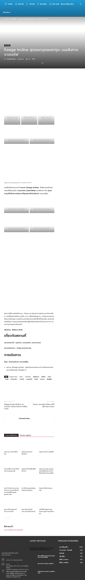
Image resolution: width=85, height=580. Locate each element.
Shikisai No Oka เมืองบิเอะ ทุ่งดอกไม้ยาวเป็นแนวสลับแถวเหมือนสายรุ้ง (15, 406)
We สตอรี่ (55, 4)
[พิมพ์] (48, 79)
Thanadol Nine (11, 59)
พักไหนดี (21, 4)
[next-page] (8, 517)
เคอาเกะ (42, 379)
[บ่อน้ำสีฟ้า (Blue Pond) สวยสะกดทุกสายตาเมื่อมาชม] (46, 502)
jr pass (33, 548)
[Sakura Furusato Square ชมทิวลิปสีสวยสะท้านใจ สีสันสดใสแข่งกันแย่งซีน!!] (46, 462)
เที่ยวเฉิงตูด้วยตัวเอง (43, 550)
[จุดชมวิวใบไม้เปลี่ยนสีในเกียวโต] (29, 462)
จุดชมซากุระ (36, 376)
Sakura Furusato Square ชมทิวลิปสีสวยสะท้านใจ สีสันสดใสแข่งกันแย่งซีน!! (46, 471)
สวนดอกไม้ (29, 379)
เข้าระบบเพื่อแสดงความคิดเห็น (13, 530)
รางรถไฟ (21, 379)
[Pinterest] (28, 79)
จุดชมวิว (43, 376)
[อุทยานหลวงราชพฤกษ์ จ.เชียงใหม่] (33, 565)
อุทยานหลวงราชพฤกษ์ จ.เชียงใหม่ (45, 563)
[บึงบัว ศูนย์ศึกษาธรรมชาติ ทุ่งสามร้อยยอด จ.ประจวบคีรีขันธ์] (33, 558)
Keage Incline (13, 376)
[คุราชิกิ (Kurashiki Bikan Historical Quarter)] (29, 481)
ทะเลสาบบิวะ (14, 379)
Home (10, 4)
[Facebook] (19, 79)
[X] (24, 79)
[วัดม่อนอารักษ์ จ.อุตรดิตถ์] (46, 445)
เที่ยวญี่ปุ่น (43, 4)
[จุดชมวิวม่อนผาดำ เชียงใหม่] (29, 445)
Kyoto (21, 376)
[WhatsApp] (33, 79)
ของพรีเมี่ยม (41, 548)
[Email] (43, 79)
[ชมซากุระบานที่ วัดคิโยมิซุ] (11, 445)
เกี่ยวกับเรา (6, 12)
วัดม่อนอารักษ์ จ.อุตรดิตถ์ (46, 452)
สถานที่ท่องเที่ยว (68, 4)
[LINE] (52, 79)
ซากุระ (49, 376)
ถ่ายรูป (6, 379)
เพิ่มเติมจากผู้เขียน (25, 435)
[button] (80, 4)
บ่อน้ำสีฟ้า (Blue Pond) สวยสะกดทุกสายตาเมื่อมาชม (46, 511)
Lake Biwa (28, 376)
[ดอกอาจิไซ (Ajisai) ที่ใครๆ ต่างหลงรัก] (11, 502)
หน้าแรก (6, 19)
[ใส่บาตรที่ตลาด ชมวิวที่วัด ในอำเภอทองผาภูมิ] (11, 462)
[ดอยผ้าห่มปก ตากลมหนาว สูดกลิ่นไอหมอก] (33, 573)
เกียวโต (36, 379)
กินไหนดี (32, 4)
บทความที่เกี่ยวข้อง (11, 435)
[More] (57, 79)
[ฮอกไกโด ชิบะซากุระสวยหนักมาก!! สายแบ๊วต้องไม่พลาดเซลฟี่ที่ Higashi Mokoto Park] (11, 481)
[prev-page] (5, 517)
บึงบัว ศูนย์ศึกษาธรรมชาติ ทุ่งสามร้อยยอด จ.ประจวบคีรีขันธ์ (46, 556)
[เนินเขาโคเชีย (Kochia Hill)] (46, 481)
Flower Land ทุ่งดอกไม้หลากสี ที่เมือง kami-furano (43, 405)
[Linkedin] (38, 79)
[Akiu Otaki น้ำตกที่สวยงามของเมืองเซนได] (29, 502)
